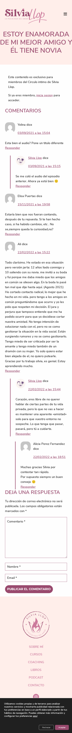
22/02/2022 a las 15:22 (34, 252)
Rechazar (46, 727)
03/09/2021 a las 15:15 (44, 166)
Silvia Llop (35, 158)
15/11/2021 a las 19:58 (34, 204)
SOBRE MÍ (36, 647)
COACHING (36, 662)
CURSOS (36, 654)
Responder (12, 148)
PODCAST (36, 677)
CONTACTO (36, 685)
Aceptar (61, 727)
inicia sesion (44, 95)
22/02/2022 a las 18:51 (49, 457)
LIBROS (36, 670)
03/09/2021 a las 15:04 (34, 133)
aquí (35, 716)
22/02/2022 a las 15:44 (44, 389)
